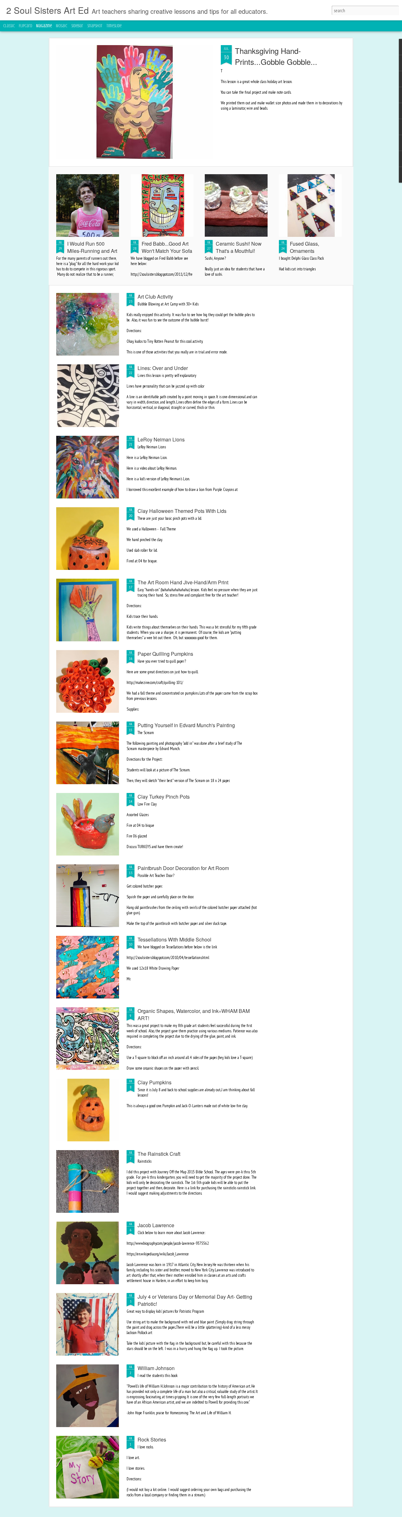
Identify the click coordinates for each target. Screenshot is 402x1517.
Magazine (44, 25)
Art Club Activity (155, 296)
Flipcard (25, 25)
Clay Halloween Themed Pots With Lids (182, 510)
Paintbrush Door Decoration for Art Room (183, 868)
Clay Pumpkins (154, 1082)
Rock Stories (152, 1439)
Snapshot (94, 25)
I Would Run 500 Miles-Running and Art (92, 247)
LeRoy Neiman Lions (161, 439)
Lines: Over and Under (163, 368)
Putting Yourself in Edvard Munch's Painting (186, 725)
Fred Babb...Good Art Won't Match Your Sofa (167, 247)
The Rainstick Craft (159, 1153)
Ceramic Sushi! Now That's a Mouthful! (239, 247)
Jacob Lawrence (156, 1225)
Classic (9, 25)
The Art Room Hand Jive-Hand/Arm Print (183, 582)
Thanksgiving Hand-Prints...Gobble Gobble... (276, 56)
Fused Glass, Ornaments (304, 247)
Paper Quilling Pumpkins (165, 653)
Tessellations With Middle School (174, 939)
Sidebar (77, 25)
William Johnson (156, 1368)
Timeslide (114, 25)
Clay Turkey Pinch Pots (164, 796)
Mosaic (61, 25)
